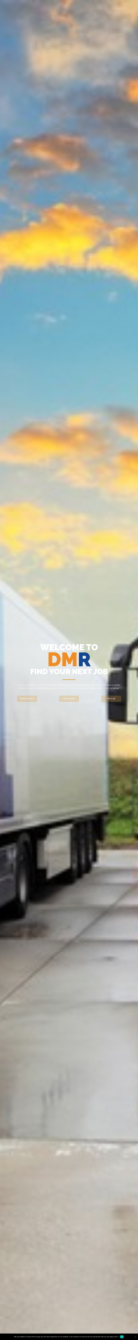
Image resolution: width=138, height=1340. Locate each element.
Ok (122, 1337)
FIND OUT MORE (69, 699)
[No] (135, 1337)
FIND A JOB (111, 699)
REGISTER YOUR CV (27, 699)
